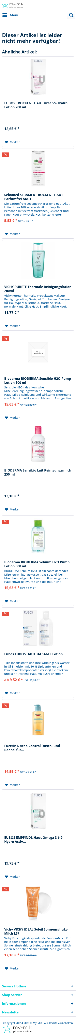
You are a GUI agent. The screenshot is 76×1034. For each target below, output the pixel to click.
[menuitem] (10, 15)
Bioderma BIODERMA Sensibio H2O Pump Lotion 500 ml (37, 381)
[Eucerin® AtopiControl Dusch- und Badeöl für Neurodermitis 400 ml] (38, 719)
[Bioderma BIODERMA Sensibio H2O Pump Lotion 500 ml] (38, 352)
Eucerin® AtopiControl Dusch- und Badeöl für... (32, 748)
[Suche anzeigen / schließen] (71, 15)
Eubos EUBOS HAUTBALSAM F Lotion (33, 654)
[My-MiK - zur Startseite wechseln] (12, 5)
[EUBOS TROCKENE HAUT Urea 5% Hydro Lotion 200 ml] (38, 77)
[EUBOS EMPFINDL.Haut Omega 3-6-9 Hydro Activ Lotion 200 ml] (38, 811)
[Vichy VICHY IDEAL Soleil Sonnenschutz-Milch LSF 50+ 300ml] (38, 903)
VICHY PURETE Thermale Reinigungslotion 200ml (38, 289)
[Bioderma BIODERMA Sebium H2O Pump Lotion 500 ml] (38, 536)
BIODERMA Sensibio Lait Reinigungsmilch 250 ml (37, 472)
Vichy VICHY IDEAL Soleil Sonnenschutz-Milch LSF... (36, 931)
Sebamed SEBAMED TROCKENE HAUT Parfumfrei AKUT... (33, 197)
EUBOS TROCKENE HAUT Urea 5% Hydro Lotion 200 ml (35, 105)
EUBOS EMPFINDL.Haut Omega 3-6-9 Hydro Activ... (33, 840)
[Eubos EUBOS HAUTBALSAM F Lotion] (38, 628)
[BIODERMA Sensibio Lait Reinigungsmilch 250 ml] (38, 444)
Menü (14, 15)
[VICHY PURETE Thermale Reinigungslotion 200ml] (38, 260)
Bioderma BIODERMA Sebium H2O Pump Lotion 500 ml (37, 564)
